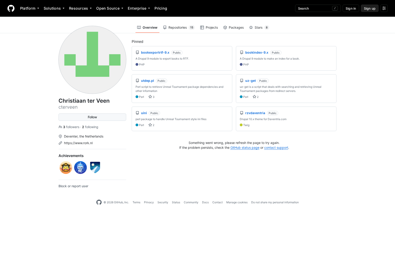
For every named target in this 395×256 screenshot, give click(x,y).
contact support (276, 147)
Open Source (108, 8)
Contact (217, 202)
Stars (261, 27)
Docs (205, 202)
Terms (136, 202)
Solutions (52, 8)
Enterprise (137, 8)
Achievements (71, 155)
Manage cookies (237, 202)
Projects (212, 27)
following (90, 127)
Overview (150, 27)
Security (162, 202)
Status (176, 202)
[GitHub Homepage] (99, 202)
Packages (236, 27)
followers (71, 127)
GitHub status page (244, 147)
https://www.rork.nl (78, 143)
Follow (92, 117)
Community (191, 202)
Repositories (180, 27)
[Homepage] (11, 8)
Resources (78, 8)
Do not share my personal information (275, 202)
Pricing (161, 8)
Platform (27, 8)
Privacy (149, 202)
